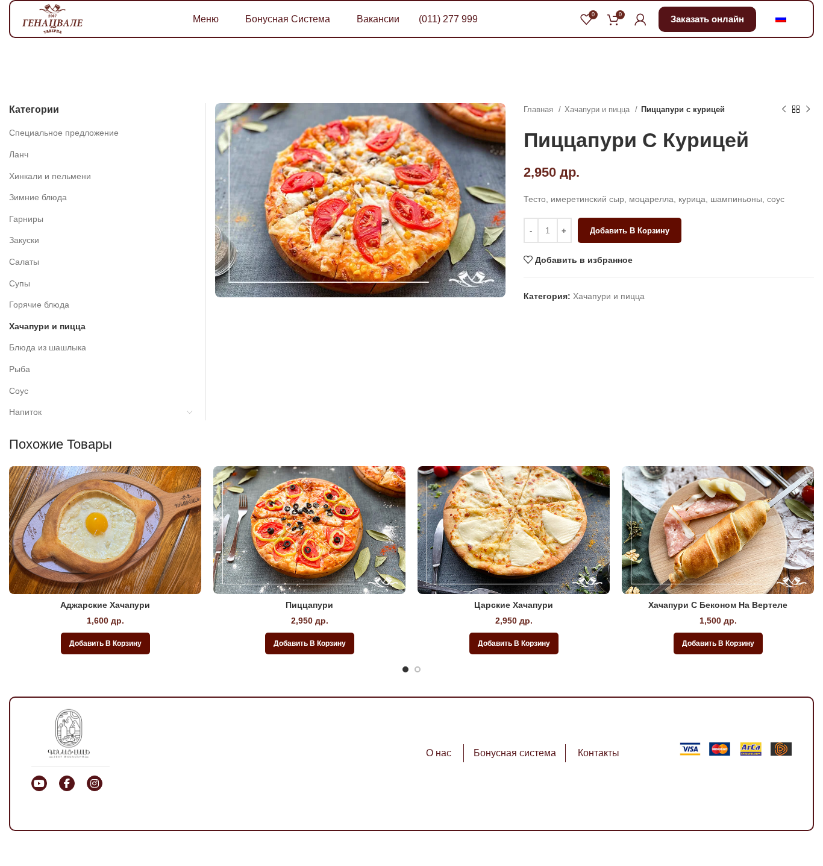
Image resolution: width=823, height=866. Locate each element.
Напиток (25, 412)
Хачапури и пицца (598, 109)
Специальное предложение (64, 132)
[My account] (640, 19)
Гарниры (26, 219)
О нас (438, 753)
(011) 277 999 (448, 19)
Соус (18, 391)
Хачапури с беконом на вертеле (717, 605)
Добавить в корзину (629, 230)
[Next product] (808, 110)
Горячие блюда (39, 304)
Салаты (24, 262)
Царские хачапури (513, 605)
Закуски (24, 240)
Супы (19, 283)
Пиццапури (309, 605)
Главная (539, 109)
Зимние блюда (38, 197)
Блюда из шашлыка (47, 347)
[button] (105, 643)
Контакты (598, 753)
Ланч (18, 154)
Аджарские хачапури (105, 605)
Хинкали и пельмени (50, 176)
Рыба (19, 369)
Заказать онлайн (707, 19)
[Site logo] (52, 18)
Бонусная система (515, 753)
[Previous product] (784, 110)
